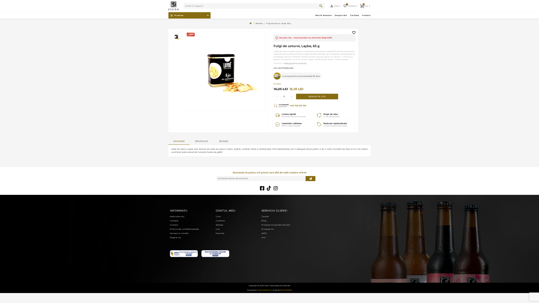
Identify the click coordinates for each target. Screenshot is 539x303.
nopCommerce (264, 290)
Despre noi (175, 237)
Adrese (219, 225)
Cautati (321, 6)
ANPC (264, 233)
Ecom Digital (286, 290)
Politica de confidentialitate (184, 229)
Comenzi (220, 221)
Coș (218, 229)
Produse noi (267, 229)
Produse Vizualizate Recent (275, 225)
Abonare (310, 178)
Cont (336, 6)
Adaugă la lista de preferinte (355, 30)
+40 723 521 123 (298, 105)
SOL (263, 237)
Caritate (174, 221)
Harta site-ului (177, 216)
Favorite (220, 233)
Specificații (201, 141)
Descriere (179, 141)
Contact (174, 225)
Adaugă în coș (317, 96)
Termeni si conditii (179, 233)
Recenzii (223, 141)
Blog (263, 221)
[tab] (178, 141)
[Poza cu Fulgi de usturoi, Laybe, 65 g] (225, 71)
